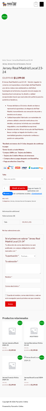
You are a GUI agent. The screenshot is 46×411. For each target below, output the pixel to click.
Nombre (8, 277)
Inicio (4, 60)
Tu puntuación (12, 256)
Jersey (4, 64)
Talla (4, 175)
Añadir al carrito (18, 188)
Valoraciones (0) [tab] (8, 216)
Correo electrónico (12, 286)
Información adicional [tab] (10, 211)
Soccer (9, 60)
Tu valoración (11, 261)
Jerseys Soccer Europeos (16, 64)
